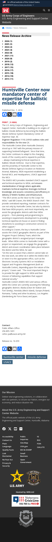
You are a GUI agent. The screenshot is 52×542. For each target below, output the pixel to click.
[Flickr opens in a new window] (20, 428)
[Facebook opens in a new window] (4, 428)
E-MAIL (13, 122)
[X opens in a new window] (10, 428)
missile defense (36, 357)
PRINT (5, 122)
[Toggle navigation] (48, 10)
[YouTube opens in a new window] (15, 428)
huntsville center (13, 357)
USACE (7, 362)
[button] (24, 5)
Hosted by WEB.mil (25, 492)
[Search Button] (43, 10)
